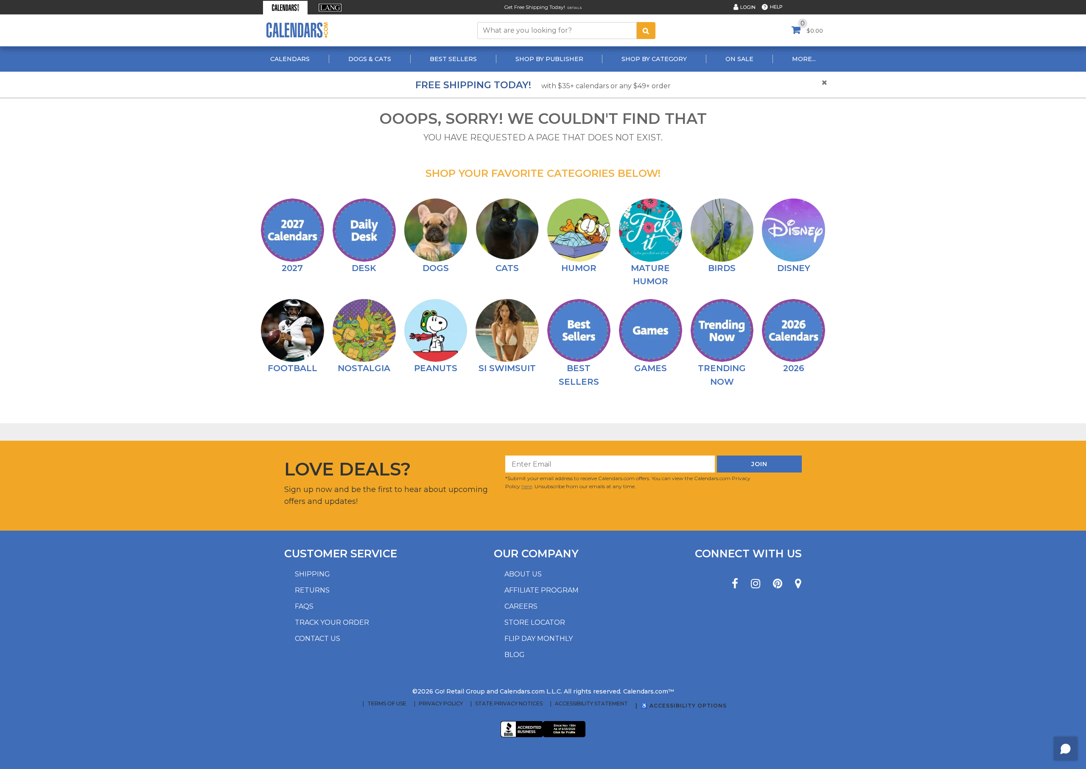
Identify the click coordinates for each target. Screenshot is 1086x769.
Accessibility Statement (591, 704)
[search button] (646, 30)
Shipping (312, 574)
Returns (312, 590)
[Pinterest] (777, 584)
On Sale (739, 59)
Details (574, 8)
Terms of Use (386, 704)
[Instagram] (755, 584)
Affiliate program (541, 590)
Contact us (317, 639)
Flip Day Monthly (538, 639)
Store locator (534, 622)
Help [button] (776, 7)
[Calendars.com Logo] (297, 30)
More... (804, 59)
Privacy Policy (441, 704)
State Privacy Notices (509, 704)
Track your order (332, 622)
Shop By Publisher (549, 59)
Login (748, 7)
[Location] (798, 584)
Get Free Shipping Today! (534, 7)
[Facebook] (735, 584)
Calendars (290, 59)
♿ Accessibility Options (684, 705)
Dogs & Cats (369, 59)
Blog (514, 655)
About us (523, 574)
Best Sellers (453, 59)
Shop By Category (654, 59)
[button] (285, 7)
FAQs (304, 606)
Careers (520, 606)
